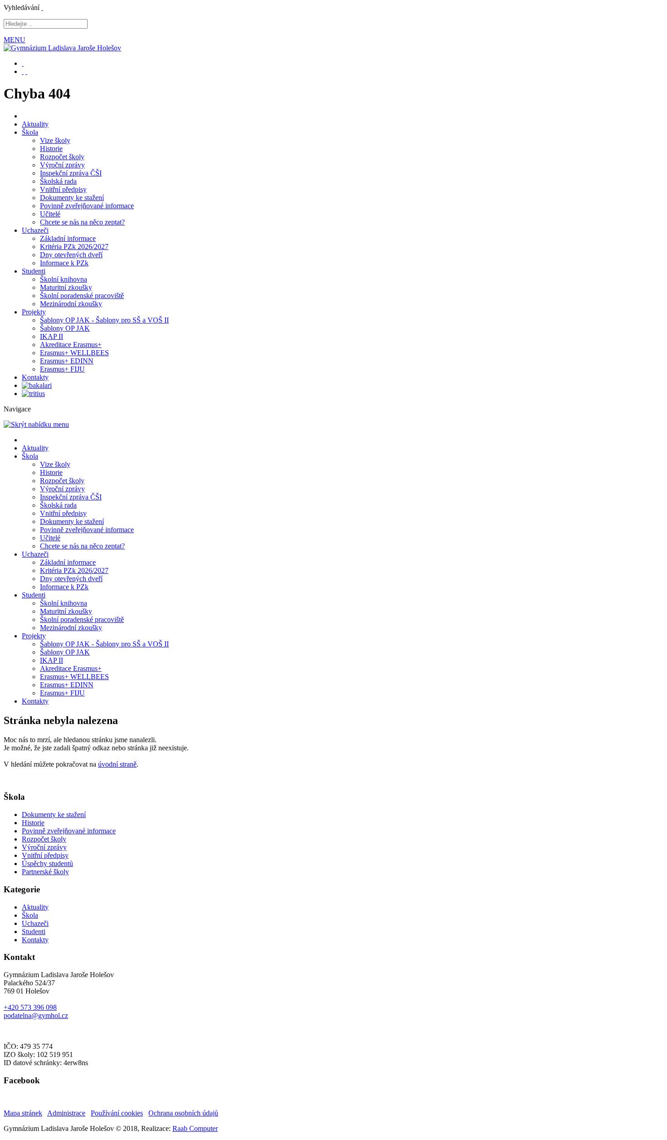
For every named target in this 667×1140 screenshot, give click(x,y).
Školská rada (58, 181)
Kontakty (35, 377)
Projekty (34, 312)
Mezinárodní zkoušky (71, 304)
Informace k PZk (64, 263)
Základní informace (68, 238)
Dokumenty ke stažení (72, 197)
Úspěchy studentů (47, 863)
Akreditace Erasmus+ (71, 344)
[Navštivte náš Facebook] (23, 71)
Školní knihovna (63, 279)
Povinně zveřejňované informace (87, 206)
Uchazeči (35, 230)
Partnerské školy (45, 872)
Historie (51, 148)
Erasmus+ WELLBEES (74, 353)
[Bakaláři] (37, 385)
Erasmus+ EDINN (66, 361)
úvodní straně (117, 764)
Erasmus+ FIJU (62, 369)
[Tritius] (33, 393)
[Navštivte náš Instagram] (26, 71)
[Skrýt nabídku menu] (42, 7)
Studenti (33, 271)
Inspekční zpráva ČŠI (71, 173)
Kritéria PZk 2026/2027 (74, 246)
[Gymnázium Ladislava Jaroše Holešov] (62, 48)
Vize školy (55, 140)
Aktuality (35, 124)
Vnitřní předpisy (63, 189)
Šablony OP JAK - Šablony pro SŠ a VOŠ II (104, 320)
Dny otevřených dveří (71, 255)
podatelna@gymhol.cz (36, 1015)
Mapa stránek (23, 1113)
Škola (30, 132)
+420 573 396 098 (30, 1007)
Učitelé (50, 214)
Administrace (66, 1113)
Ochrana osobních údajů (183, 1113)
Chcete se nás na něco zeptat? (82, 222)
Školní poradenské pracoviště (82, 295)
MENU (14, 40)
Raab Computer (195, 1128)
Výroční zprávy (62, 165)
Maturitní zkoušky (66, 287)
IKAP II (51, 336)
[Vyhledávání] (23, 63)
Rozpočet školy (62, 157)
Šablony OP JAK (65, 328)
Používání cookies (117, 1113)
